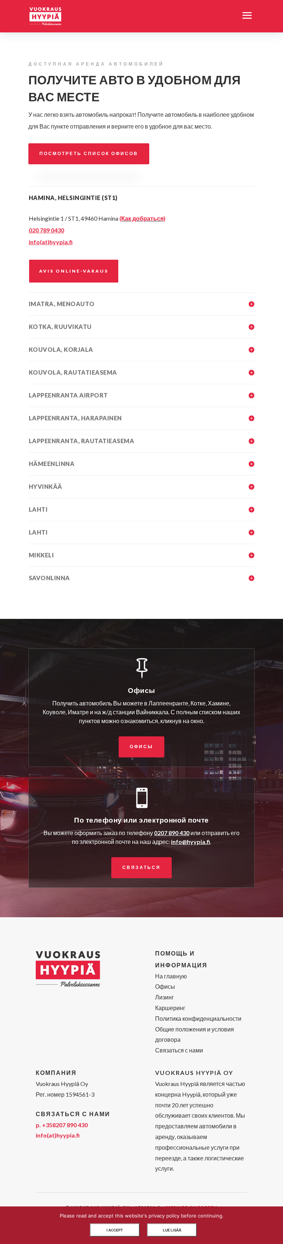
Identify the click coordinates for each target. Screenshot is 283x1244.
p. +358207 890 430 (62, 1124)
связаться (141, 867)
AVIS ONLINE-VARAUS (73, 271)
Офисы (141, 746)
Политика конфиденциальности (198, 1018)
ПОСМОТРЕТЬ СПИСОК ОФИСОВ (88, 153)
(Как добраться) (142, 218)
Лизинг (164, 997)
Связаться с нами (179, 1050)
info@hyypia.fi (190, 841)
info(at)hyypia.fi (58, 1135)
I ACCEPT (114, 1230)
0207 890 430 (171, 832)
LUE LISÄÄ (172, 1230)
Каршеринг (170, 1007)
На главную (171, 976)
